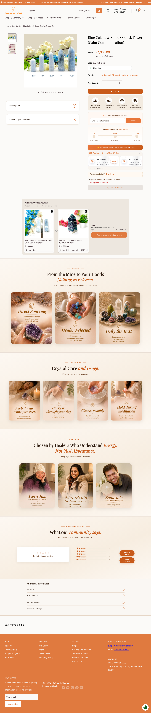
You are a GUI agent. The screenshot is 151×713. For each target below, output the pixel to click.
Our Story (43, 646)
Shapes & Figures (12, 653)
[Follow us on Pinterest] (77, 687)
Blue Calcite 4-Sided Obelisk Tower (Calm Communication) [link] (39, 241)
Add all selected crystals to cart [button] (109, 235)
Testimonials (44, 653)
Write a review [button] (127, 553)
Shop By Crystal (54, 18)
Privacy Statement (80, 657)
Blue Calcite (16, 26)
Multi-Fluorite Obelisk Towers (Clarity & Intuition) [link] (70, 241)
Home (7, 26)
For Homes (9, 657)
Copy (114, 161)
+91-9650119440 (53, 2)
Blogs (41, 649)
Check (133, 121)
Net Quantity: (94, 83)
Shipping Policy (46, 657)
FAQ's (74, 646)
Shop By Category (13, 18)
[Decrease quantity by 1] (104, 83)
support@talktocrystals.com (72, 2)
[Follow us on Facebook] (63, 687)
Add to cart (115, 91)
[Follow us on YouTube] (81, 687)
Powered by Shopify (50, 686)
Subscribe (13, 704)
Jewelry (8, 646)
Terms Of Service (79, 653)
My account (120, 12)
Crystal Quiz (91, 18)
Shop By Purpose (35, 18)
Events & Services (73, 18)
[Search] (99, 10)
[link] (39, 224)
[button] (141, 11)
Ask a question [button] (127, 560)
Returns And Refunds (81, 649)
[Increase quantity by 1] (119, 83)
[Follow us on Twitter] (67, 687)
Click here (110, 174)
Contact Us (77, 661)
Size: (97, 63)
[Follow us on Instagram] (72, 687)
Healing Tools (11, 649)
